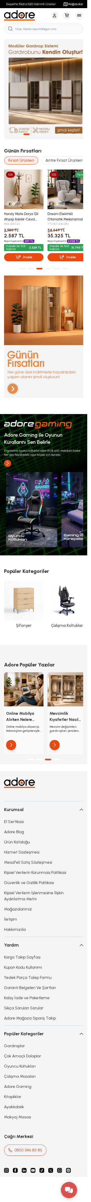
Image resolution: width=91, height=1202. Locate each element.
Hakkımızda (15, 915)
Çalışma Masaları (20, 1062)
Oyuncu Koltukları (20, 1052)
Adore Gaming (17, 1072)
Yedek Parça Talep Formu (28, 963)
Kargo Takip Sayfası (22, 943)
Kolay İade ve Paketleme (27, 984)
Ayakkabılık (14, 1093)
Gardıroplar (14, 1032)
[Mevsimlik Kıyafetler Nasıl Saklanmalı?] (64, 676)
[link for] (30, 501)
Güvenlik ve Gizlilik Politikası (29, 868)
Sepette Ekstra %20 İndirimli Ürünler (31, 4)
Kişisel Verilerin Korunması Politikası (35, 858)
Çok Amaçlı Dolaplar (22, 1042)
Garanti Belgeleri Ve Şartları (30, 973)
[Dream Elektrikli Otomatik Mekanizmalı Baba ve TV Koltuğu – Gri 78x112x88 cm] (64, 184)
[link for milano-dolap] (43, 86)
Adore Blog (14, 818)
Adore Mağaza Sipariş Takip (30, 1004)
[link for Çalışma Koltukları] (64, 594)
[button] (9, 129)
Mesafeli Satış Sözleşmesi (28, 848)
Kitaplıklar (12, 1083)
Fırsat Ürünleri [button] (21, 155)
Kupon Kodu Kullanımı (23, 953)
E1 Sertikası (14, 807)
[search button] (10, 29)
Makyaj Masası (17, 1103)
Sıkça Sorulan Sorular (23, 994)
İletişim (10, 905)
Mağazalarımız (18, 895)
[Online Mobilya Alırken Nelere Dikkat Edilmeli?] (23, 676)
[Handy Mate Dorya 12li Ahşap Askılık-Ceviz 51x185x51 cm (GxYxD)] (23, 184)
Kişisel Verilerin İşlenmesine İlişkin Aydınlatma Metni (34, 882)
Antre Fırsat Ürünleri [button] (64, 155)
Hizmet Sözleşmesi (21, 838)
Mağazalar (75, 4)
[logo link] (26, 15)
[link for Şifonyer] (23, 594)
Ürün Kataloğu (17, 828)
